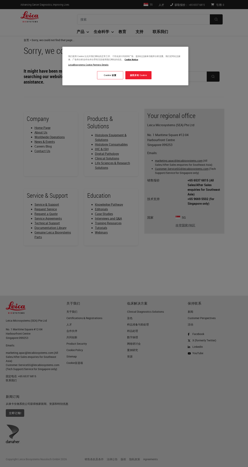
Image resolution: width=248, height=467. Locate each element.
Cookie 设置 (110, 75)
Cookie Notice (131, 59)
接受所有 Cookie (138, 75)
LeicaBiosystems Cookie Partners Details (88, 64)
